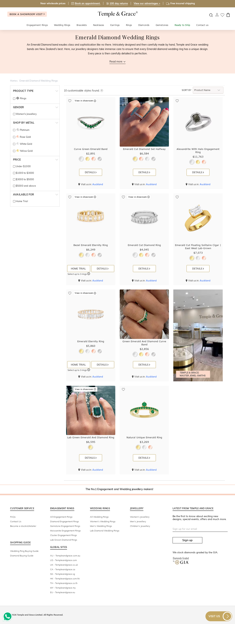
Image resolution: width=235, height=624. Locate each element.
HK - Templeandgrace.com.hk (65, 578)
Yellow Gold (26, 150)
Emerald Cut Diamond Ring (144, 245)
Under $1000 (23, 166)
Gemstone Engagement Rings (65, 526)
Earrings (115, 25)
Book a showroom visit (27, 14)
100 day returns (119, 3)
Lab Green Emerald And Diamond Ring (90, 437)
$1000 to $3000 (24, 172)
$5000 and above (25, 185)
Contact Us (15, 521)
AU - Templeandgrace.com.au (65, 555)
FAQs (13, 516)
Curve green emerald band (90, 149)
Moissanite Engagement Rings (65, 530)
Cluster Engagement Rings (63, 535)
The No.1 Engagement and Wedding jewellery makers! (119, 489)
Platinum (24, 129)
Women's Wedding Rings (102, 521)
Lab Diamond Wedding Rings (104, 530)
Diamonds (143, 25)
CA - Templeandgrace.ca (62, 569)
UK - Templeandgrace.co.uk (64, 564)
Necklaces (98, 25)
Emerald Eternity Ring (90, 341)
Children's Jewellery (140, 526)
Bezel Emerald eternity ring (90, 245)
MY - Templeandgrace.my (63, 587)
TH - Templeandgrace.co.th (63, 583)
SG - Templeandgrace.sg (62, 574)
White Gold (26, 143)
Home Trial (21, 201)
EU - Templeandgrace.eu (62, 592)
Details (90, 172)
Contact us (202, 25)
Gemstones (162, 25)
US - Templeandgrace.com (63, 560)
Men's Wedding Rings (101, 526)
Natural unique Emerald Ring (144, 437)
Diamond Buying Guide (21, 555)
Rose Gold (25, 136)
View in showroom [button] (84, 101)
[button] (88, 274)
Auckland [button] (97, 184)
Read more (115, 61)
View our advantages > (147, 3)
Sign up (187, 540)
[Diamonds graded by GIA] (183, 563)
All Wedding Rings (99, 516)
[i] (102, 91)
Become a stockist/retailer (23, 526)
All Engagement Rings (61, 516)
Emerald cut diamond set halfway (144, 149)
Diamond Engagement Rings (64, 521)
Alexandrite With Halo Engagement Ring (198, 151)
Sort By (186, 90)
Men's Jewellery (138, 521)
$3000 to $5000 (24, 179)
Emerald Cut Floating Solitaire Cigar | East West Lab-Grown (198, 247)
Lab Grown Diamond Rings (63, 539)
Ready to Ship (182, 25)
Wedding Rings (62, 25)
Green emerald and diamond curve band (144, 343)
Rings (129, 25)
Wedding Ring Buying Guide (24, 551)
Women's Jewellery (26, 113)
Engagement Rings (37, 25)
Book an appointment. (87, 3)
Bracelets (82, 25)
